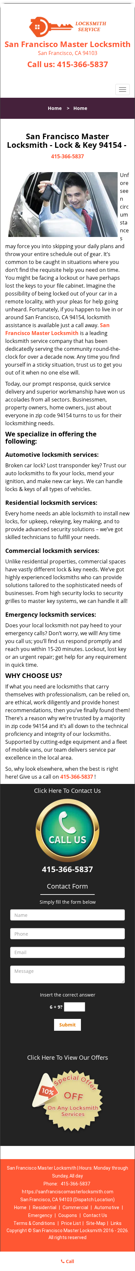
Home (55, 108)
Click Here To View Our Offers (67, 1057)
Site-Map (96, 1223)
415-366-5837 (82, 64)
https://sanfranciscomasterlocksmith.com (67, 1191)
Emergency (40, 1215)
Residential (44, 1207)
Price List (71, 1223)
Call (69, 1261)
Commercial (75, 1207)
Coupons (67, 1215)
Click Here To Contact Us (67, 790)
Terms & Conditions (34, 1223)
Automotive (106, 1207)
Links (116, 1223)
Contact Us (95, 1215)
